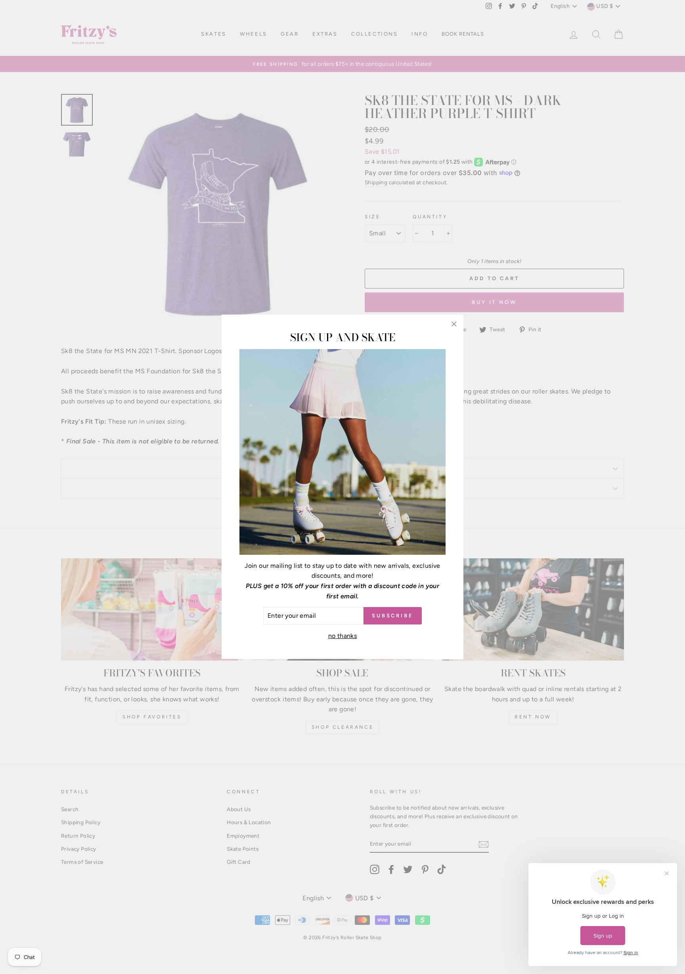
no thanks (342, 636)
